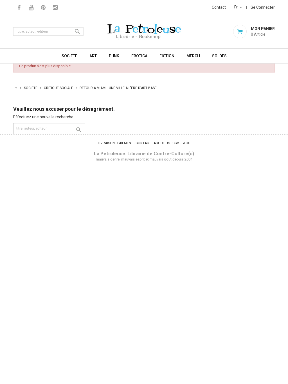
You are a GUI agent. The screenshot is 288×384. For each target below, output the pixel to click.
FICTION (166, 56)
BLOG (186, 143)
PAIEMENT (125, 143)
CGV (175, 143)
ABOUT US (162, 143)
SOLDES (219, 56)
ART (93, 56)
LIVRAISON (106, 143)
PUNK (114, 56)
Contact (219, 7)
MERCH (193, 56)
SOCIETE (69, 56)
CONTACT (143, 143)
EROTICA (139, 56)
